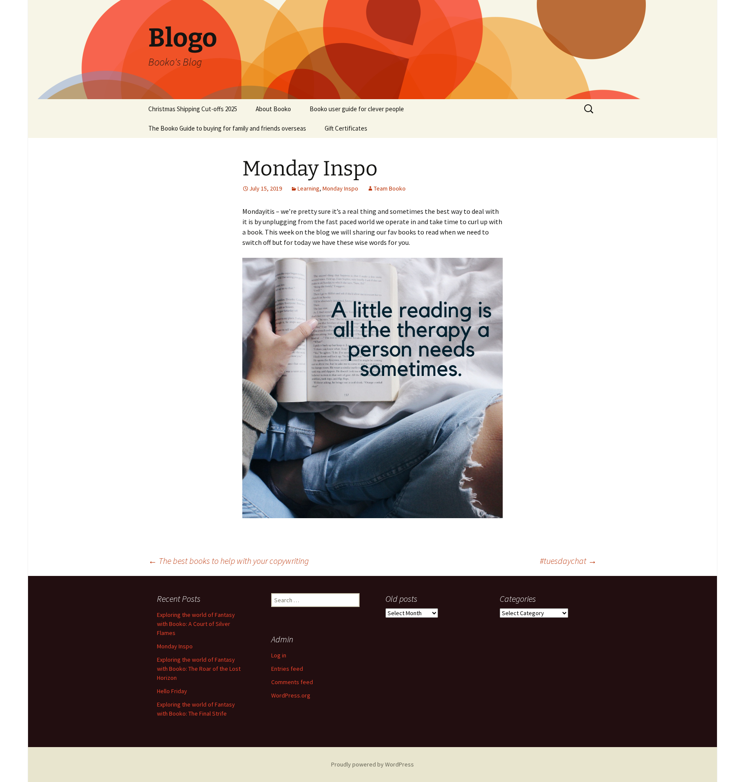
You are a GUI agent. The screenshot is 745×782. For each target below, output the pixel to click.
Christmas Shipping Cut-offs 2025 (192, 109)
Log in (278, 655)
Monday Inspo (340, 188)
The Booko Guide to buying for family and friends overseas (227, 128)
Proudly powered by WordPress (372, 764)
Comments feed (292, 682)
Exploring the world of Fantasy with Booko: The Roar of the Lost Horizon (199, 669)
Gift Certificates (346, 128)
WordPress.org (290, 695)
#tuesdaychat (568, 560)
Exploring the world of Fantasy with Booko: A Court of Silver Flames (196, 624)
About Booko (273, 109)
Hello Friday (172, 691)
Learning (308, 188)
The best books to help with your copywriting (228, 560)
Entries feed (287, 669)
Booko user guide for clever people (357, 109)
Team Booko (390, 188)
